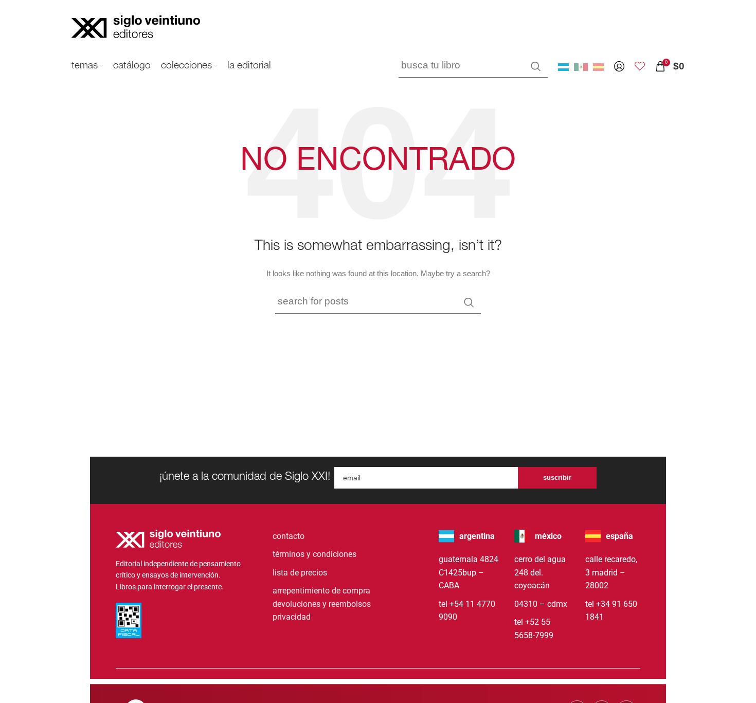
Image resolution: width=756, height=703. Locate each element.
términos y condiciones (314, 554)
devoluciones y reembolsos (322, 604)
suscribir (557, 477)
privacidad (292, 617)
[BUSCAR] (536, 66)
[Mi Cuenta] (619, 66)
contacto (288, 536)
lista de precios (300, 573)
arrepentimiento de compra (321, 591)
